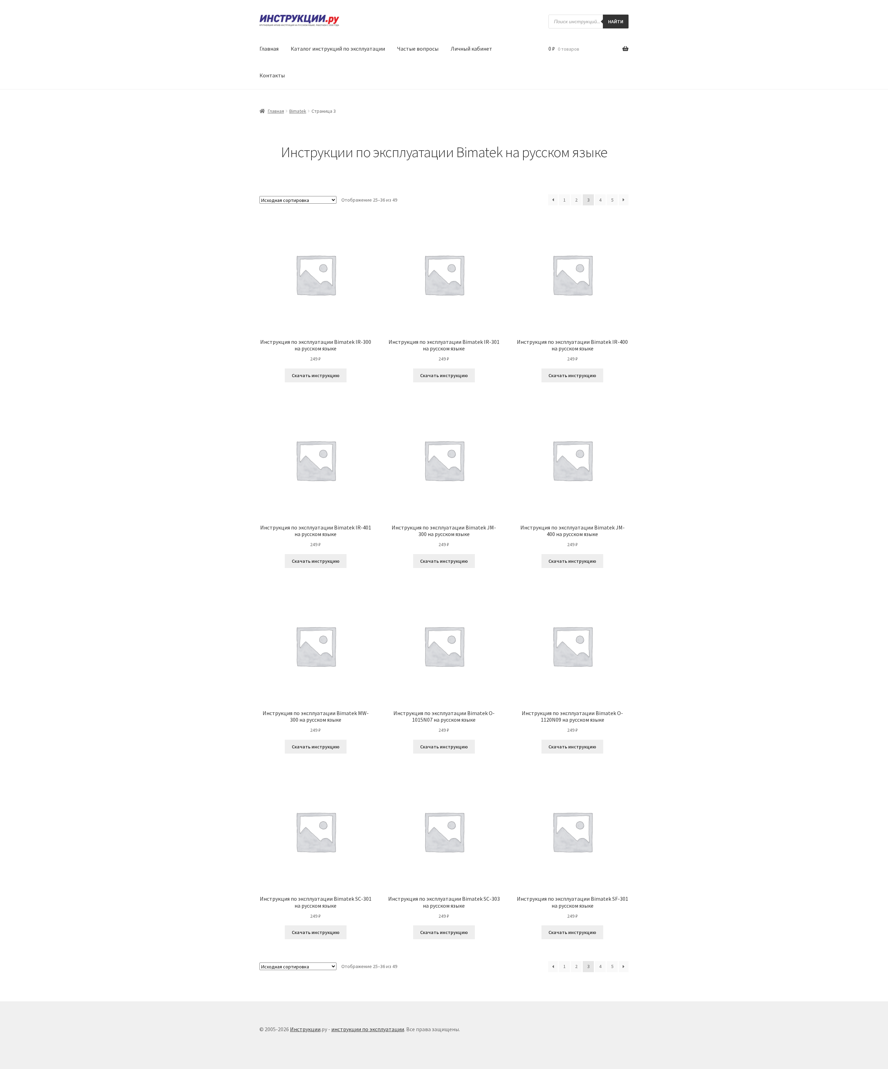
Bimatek (297, 111)
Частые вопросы (417, 48)
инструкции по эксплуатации (367, 1029)
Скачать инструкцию (316, 375)
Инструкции (305, 1029)
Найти (615, 21)
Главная (269, 48)
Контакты (272, 75)
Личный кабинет (471, 48)
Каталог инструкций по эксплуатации (338, 48)
